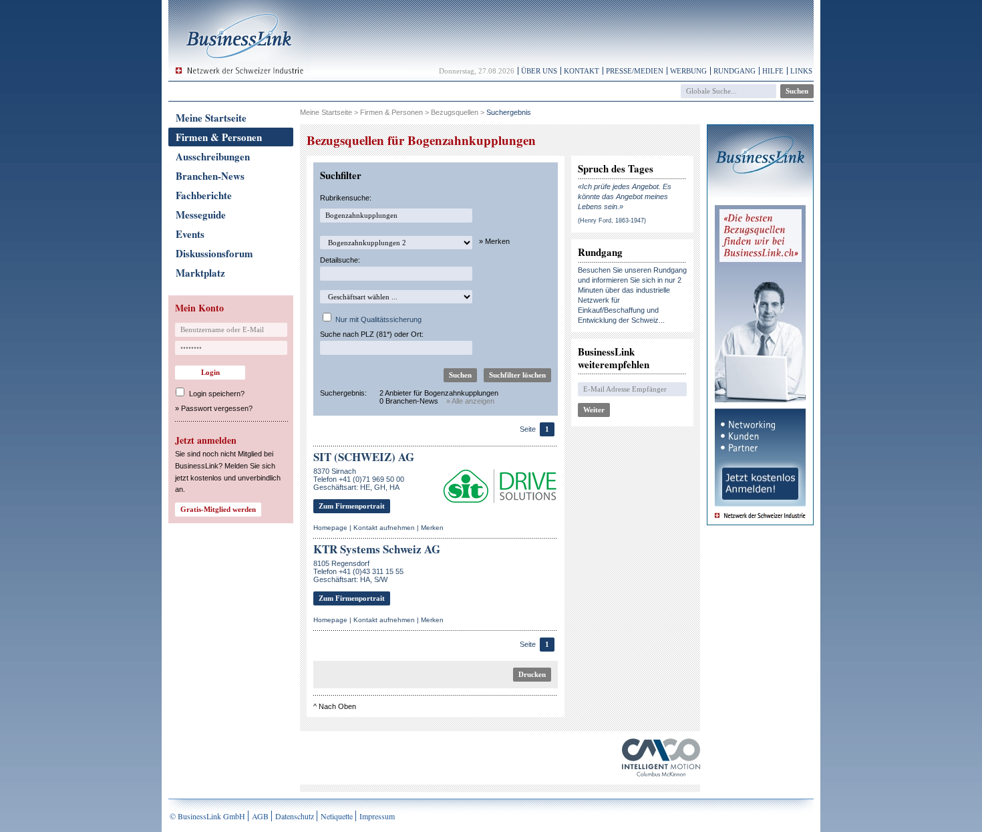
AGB (260, 816)
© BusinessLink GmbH (207, 816)
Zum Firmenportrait (352, 506)
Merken (432, 527)
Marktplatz (200, 272)
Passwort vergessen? (217, 408)
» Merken (494, 241)
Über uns (539, 71)
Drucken (532, 674)
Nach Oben (337, 706)
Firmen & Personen (219, 137)
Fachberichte (204, 195)
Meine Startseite (211, 117)
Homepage (330, 527)
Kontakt (581, 71)
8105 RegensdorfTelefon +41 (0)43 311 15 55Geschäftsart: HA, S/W (358, 571)
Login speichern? (216, 394)
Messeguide (201, 214)
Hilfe (773, 71)
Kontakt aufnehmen (384, 527)
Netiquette (337, 816)
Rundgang (734, 71)
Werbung (688, 71)
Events (190, 234)
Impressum (377, 816)
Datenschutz (294, 816)
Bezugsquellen (454, 112)
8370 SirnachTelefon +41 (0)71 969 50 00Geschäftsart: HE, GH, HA (358, 479)
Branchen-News (210, 175)
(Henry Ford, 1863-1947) (612, 220)
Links (801, 71)
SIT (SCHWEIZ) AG (363, 456)
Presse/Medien (634, 71)
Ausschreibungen (213, 156)
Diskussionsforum (214, 253)
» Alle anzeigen (470, 401)
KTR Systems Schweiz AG (376, 549)
